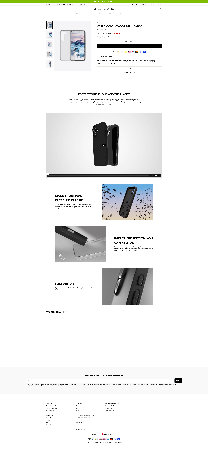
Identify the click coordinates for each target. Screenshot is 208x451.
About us (74, 13)
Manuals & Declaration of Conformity (85, 415)
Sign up (179, 380)
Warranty (48, 422)
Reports (78, 410)
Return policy (49, 415)
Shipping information (129, 76)
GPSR (77, 427)
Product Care (49, 424)
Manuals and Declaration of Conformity (56, 4)
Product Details (129, 68)
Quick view (60, 352)
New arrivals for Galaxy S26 (112, 403)
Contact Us (49, 403)
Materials (78, 413)
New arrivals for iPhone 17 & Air (112, 405)
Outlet (47, 427)
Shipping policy (50, 410)
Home (98, 22)
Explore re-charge (109, 410)
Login (77, 408)
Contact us (82, 4)
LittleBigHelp (79, 420)
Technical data (129, 72)
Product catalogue (103, 13)
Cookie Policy (49, 417)
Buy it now (129, 46)
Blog (77, 424)
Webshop (119, 13)
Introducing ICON (109, 408)
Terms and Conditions (51, 408)
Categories (86, 13)
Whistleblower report (81, 429)
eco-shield (107, 413)
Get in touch (132, 13)
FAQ (77, 4)
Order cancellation (50, 413)
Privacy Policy (49, 420)
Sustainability (70, 4)
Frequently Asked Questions (53, 405)
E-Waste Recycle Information (83, 417)
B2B (77, 405)
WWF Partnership (80, 422)
